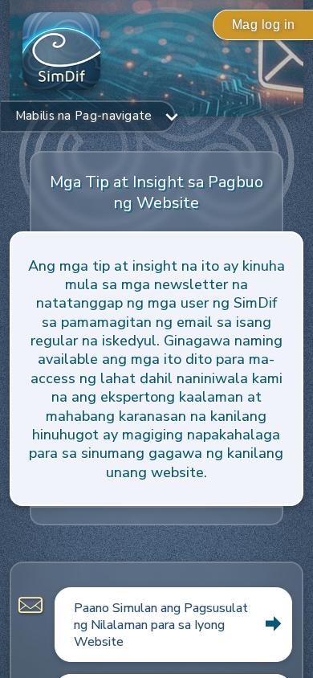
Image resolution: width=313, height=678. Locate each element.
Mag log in (263, 24)
